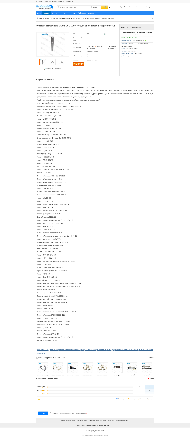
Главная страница (66, 420)
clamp (152, 7)
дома (40, 18)
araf (132, 7)
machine (141, 7)
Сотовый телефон (51, 1)
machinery (147, 7)
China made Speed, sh (43, 375)
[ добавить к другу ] (142, 43)
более (151, 357)
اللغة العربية (106, 425)
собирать (40, 1)
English (101, 425)
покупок (70, 1)
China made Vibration (73, 375)
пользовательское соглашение (97, 420)
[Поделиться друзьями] (152, 18)
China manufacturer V (88, 375)
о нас (73, 420)
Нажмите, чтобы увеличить (53, 68)
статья (151, 378)
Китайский (132, 375)
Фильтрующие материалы (91, 18)
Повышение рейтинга (122, 420)
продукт (47, 18)
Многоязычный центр (92, 425)
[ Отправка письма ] (127, 46)
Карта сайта (110, 420)
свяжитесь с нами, (82, 420)
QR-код (62, 1)
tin (129, 7)
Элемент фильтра (108, 18)
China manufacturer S (58, 375)
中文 (111, 425)
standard (136, 7)
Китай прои (117, 375)
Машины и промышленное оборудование (66, 18)
